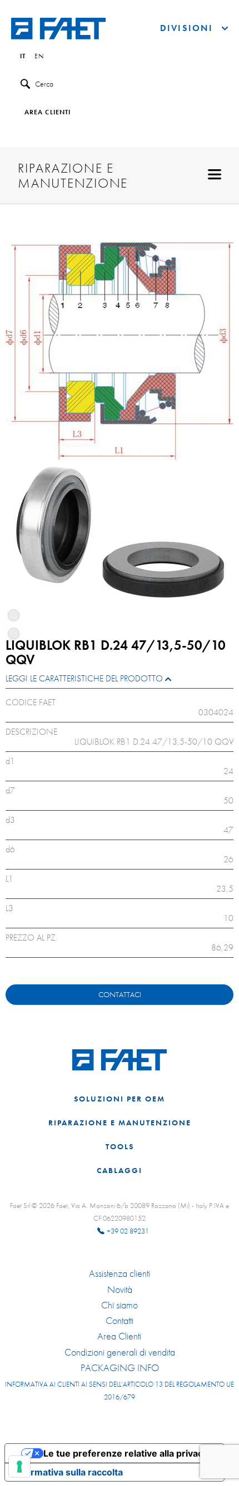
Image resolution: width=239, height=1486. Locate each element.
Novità (119, 1289)
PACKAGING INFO (120, 1367)
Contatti (119, 1320)
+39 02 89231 (128, 1231)
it (23, 56)
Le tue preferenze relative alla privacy (125, 1453)
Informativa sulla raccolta (68, 1472)
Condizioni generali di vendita (119, 1352)
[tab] (119, 681)
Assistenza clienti (119, 1273)
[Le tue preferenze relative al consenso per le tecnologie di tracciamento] (19, 1466)
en (39, 56)
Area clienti (47, 113)
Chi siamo (119, 1305)
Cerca (44, 84)
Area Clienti (119, 1336)
